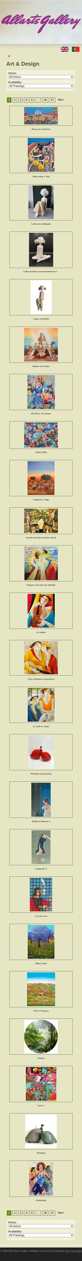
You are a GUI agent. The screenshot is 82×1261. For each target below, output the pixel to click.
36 (45, 99)
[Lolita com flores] (41, 297)
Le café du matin (41, 726)
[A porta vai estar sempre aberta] (41, 520)
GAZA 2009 (41, 452)
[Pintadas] (41, 1131)
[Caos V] (41, 1084)
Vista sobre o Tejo (41, 176)
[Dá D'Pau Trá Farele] (41, 392)
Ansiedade (41, 1200)
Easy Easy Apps (73, 1251)
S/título (41, 1058)
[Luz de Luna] (41, 894)
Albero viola (41, 963)
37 (52, 99)
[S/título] (41, 1036)
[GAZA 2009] (41, 435)
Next (60, 99)
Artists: (12, 73)
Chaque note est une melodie (41, 585)
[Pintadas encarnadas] (41, 752)
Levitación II (41, 869)
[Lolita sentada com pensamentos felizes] (41, 250)
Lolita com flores (41, 319)
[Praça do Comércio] (41, 116)
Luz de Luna (41, 916)
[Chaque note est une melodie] (41, 563)
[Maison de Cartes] (41, 345)
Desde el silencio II (41, 821)
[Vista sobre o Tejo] (41, 155)
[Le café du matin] (41, 705)
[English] (65, 49)
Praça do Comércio (41, 129)
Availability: (15, 82)
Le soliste (41, 632)
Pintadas (41, 1153)
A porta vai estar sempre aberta (41, 537)
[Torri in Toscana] (41, 989)
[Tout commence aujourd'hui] (41, 658)
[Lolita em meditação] (41, 202)
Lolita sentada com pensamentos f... (41, 271)
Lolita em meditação (41, 224)
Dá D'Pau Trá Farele (41, 413)
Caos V (41, 1105)
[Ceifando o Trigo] (41, 478)
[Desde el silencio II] (41, 799)
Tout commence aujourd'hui (41, 679)
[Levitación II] (41, 847)
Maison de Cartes (41, 366)
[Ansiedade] (41, 1179)
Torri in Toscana (41, 1011)
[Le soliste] (41, 611)
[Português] (75, 49)
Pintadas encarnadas (41, 774)
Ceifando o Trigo (41, 500)
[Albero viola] (41, 942)
